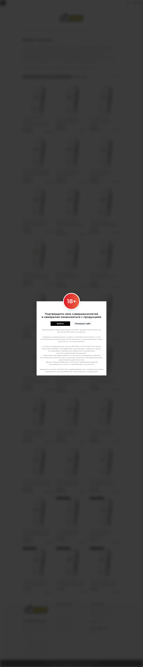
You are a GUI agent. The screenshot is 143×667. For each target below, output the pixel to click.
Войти (60, 323)
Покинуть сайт (83, 323)
